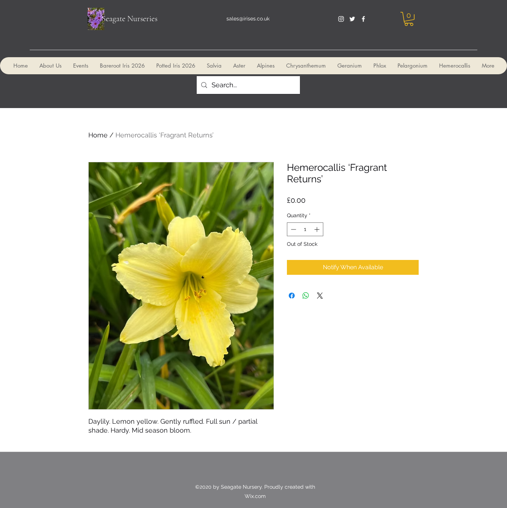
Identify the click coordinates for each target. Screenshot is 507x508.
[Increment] (317, 229)
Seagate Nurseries (129, 18)
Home (98, 135)
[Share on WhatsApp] (305, 295)
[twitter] (352, 19)
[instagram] (341, 19)
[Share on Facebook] (291, 295)
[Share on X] (319, 295)
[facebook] (363, 19)
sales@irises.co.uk (247, 19)
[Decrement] (292, 229)
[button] (408, 19)
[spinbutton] (305, 229)
